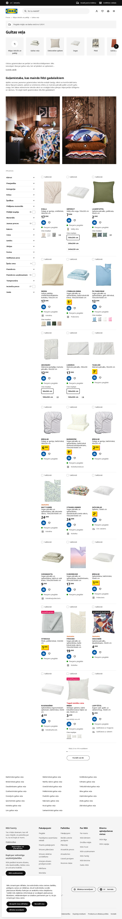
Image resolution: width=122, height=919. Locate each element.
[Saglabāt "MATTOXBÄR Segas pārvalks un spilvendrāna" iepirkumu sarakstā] (49, 522)
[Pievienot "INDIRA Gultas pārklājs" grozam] (43, 307)
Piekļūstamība (65, 914)
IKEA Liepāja (104, 844)
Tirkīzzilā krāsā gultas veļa (89, 786)
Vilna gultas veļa (85, 791)
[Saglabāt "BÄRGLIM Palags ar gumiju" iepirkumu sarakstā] (49, 454)
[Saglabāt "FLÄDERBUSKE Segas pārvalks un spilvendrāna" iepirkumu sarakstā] (74, 589)
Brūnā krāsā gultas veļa (15, 782)
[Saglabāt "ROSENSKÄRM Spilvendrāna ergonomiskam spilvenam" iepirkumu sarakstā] (49, 721)
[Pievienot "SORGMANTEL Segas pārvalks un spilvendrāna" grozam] (43, 589)
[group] (45, 137)
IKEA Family (84, 856)
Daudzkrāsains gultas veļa (16, 786)
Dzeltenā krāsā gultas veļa (16, 791)
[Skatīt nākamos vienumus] (116, 46)
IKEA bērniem (85, 838)
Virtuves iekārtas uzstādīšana (45, 855)
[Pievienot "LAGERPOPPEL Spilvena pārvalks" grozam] (94, 222)
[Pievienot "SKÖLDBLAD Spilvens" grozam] (94, 520)
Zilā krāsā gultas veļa (87, 805)
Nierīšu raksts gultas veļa (52, 782)
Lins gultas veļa (12, 810)
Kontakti (113, 914)
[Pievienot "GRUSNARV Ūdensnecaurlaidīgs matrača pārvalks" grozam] (43, 378)
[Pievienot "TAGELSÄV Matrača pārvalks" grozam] (94, 377)
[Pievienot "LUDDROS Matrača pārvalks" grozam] (69, 378)
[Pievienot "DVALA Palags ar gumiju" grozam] (43, 222)
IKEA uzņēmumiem (87, 851)
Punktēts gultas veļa (50, 796)
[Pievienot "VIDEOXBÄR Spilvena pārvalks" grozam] (94, 652)
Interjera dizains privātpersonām (45, 862)
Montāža (42, 873)
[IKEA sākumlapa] (11, 11)
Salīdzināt (48, 177)
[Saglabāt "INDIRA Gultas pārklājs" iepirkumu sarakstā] (49, 307)
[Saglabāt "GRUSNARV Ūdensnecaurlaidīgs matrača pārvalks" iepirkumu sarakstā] (49, 378)
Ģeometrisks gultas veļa (15, 801)
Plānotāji (64, 845)
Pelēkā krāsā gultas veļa (52, 791)
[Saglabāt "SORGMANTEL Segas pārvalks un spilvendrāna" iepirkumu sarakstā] (49, 589)
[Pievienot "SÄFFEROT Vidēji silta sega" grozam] (69, 220)
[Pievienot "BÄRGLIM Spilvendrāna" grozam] (94, 589)
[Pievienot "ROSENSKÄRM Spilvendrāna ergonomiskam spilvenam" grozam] (43, 721)
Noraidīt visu (39, 904)
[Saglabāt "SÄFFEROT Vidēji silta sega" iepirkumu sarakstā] (74, 220)
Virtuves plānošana (46, 849)
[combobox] (55, 11)
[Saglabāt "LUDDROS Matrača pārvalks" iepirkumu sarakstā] (74, 378)
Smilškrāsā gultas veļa (88, 777)
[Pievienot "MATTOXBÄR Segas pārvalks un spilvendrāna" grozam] (43, 522)
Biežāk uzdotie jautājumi (66, 839)
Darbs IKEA (84, 865)
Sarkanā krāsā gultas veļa (52, 810)
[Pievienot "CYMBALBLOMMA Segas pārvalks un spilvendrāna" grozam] (69, 308)
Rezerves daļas (66, 863)
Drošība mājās (85, 842)
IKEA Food (84, 847)
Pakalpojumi (65, 833)
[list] (61, 46)
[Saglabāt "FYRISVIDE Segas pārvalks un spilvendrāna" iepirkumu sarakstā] (74, 656)
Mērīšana (42, 868)
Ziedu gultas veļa (86, 801)
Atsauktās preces (67, 849)
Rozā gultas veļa (49, 805)
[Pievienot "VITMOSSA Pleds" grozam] (43, 653)
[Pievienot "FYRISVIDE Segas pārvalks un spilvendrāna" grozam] (69, 656)
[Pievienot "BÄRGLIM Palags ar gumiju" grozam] (43, 454)
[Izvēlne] (114, 11)
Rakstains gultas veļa (51, 801)
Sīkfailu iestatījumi (16, 910)
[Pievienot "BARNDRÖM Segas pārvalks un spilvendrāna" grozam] (69, 458)
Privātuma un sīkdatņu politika (98, 914)
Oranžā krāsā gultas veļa (52, 786)
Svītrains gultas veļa (87, 782)
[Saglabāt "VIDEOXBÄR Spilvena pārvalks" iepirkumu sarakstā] (100, 652)
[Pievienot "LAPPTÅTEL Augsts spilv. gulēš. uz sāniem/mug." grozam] (94, 719)
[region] (31, 896)
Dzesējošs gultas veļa (14, 796)
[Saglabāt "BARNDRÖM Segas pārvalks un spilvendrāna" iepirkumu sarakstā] (74, 458)
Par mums (84, 833)
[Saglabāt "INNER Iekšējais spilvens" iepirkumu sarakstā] (74, 724)
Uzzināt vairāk (11, 69)
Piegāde (42, 833)
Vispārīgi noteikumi (79, 914)
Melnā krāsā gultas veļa (52, 777)
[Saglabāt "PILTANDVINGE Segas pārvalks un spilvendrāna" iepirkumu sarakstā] (100, 307)
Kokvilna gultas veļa (13, 805)
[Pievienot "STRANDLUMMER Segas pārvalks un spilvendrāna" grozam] (69, 525)
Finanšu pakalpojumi (47, 845)
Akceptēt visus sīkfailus (18, 904)
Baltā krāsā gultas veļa (14, 777)
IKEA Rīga (103, 839)
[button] (33, 130)
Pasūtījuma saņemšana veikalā (48, 839)
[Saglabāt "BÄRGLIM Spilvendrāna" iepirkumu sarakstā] (100, 589)
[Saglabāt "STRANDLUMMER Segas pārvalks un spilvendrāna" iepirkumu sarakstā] (74, 525)
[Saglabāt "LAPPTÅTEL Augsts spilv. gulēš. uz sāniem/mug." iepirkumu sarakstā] (100, 719)
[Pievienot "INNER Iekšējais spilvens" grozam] (69, 724)
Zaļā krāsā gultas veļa (88, 796)
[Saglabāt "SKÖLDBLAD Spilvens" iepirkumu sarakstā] (100, 520)
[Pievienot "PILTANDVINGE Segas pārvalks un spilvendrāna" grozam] (94, 307)
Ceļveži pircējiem (67, 858)
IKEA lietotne (85, 860)
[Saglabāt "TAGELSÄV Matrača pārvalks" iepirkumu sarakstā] (100, 377)
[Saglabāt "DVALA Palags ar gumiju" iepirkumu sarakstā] (49, 222)
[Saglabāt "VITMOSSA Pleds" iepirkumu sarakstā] (49, 653)
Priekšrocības (11, 842)
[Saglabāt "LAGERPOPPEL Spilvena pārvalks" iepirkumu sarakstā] (100, 222)
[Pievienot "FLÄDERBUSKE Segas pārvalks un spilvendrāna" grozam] (69, 589)
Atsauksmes (65, 854)
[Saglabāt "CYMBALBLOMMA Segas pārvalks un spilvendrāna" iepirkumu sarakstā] (74, 308)
